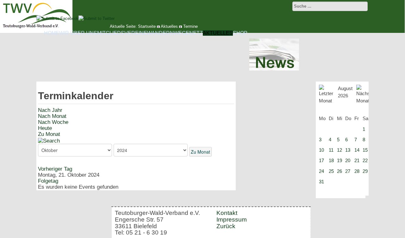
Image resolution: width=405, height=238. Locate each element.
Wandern (160, 33)
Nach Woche (53, 122)
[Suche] (49, 140)
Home (51, 33)
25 (331, 171)
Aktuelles (218, 33)
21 (356, 160)
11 (331, 150)
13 (347, 150)
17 (321, 160)
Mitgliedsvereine (122, 33)
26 (339, 171)
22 (365, 160)
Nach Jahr (50, 110)
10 (321, 150)
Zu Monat (49, 134)
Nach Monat (52, 116)
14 (356, 150)
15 (365, 150)
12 (339, 150)
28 (356, 171)
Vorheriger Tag (55, 169)
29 (365, 171)
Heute (45, 128)
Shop (240, 33)
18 (331, 160)
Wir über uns (78, 33)
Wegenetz (188, 33)
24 (321, 171)
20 (347, 160)
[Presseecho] (274, 69)
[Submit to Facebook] (57, 18)
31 (321, 181)
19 (339, 160)
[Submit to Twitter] (96, 18)
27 (347, 171)
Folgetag (48, 181)
